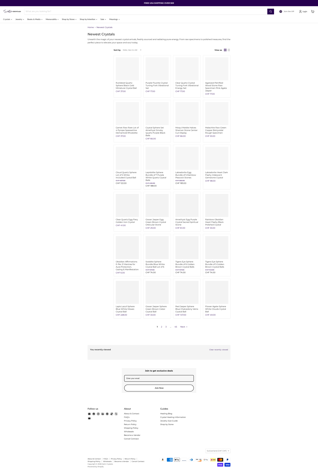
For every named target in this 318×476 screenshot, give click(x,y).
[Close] (190, 224)
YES (175, 238)
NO (176, 247)
